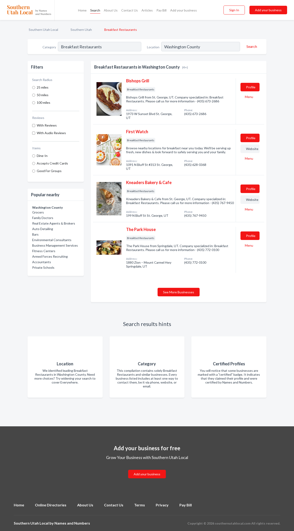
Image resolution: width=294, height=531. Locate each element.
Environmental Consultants (51, 240)
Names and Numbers (72, 523)
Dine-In (42, 156)
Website (252, 149)
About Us (111, 10)
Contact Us (129, 10)
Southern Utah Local (43, 30)
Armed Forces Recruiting (50, 256)
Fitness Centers (43, 251)
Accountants (41, 262)
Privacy (162, 505)
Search (95, 10)
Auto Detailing (42, 229)
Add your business (183, 10)
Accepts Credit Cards (52, 163)
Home (82, 10)
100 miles (43, 102)
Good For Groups (49, 171)
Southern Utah (81, 30)
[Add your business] (147, 468)
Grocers (38, 212)
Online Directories (50, 505)
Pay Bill (161, 10)
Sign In (234, 10)
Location (153, 47)
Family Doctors (42, 218)
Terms (139, 505)
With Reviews (47, 125)
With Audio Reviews (51, 133)
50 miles (42, 95)
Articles (147, 10)
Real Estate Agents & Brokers (53, 223)
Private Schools (43, 267)
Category (49, 47)
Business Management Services (55, 245)
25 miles (42, 87)
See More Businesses (178, 292)
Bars (35, 234)
